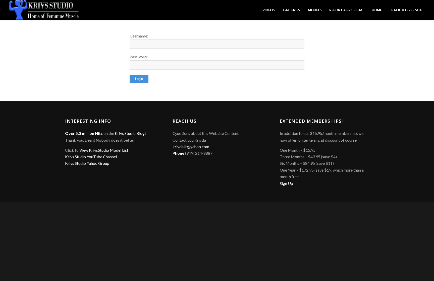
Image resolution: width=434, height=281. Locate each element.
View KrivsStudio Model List (103, 150)
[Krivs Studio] (44, 10)
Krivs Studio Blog (130, 133)
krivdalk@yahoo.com (191, 146)
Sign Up (286, 183)
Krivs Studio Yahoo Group (87, 163)
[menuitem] (268, 10)
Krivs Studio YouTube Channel (91, 156)
